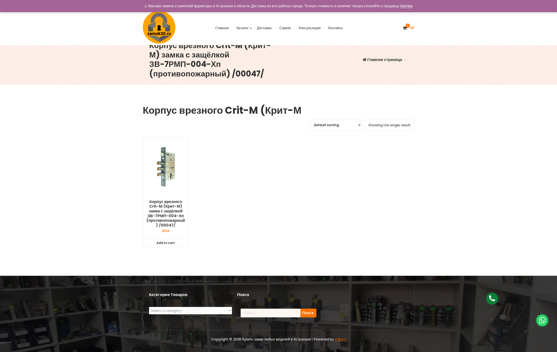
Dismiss (406, 5)
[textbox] (190, 311)
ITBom (340, 339)
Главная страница (384, 59)
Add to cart (165, 243)
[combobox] (190, 310)
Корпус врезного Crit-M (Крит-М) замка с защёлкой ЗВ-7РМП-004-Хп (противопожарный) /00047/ (165, 213)
